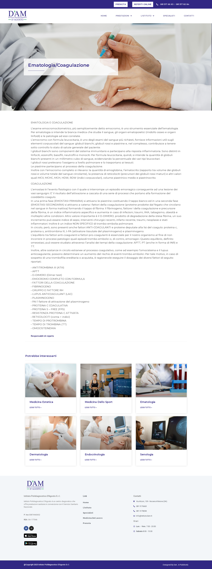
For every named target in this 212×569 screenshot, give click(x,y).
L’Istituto (87, 508)
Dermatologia (39, 454)
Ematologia (147, 401)
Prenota (87, 523)
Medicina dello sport (98, 401)
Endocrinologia (95, 454)
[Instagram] (31, 528)
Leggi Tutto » (35, 407)
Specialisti (169, 16)
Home (104, 16)
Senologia (146, 454)
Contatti (189, 16)
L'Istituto (146, 16)
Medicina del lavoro (93, 518)
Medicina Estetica (41, 401)
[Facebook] (26, 528)
